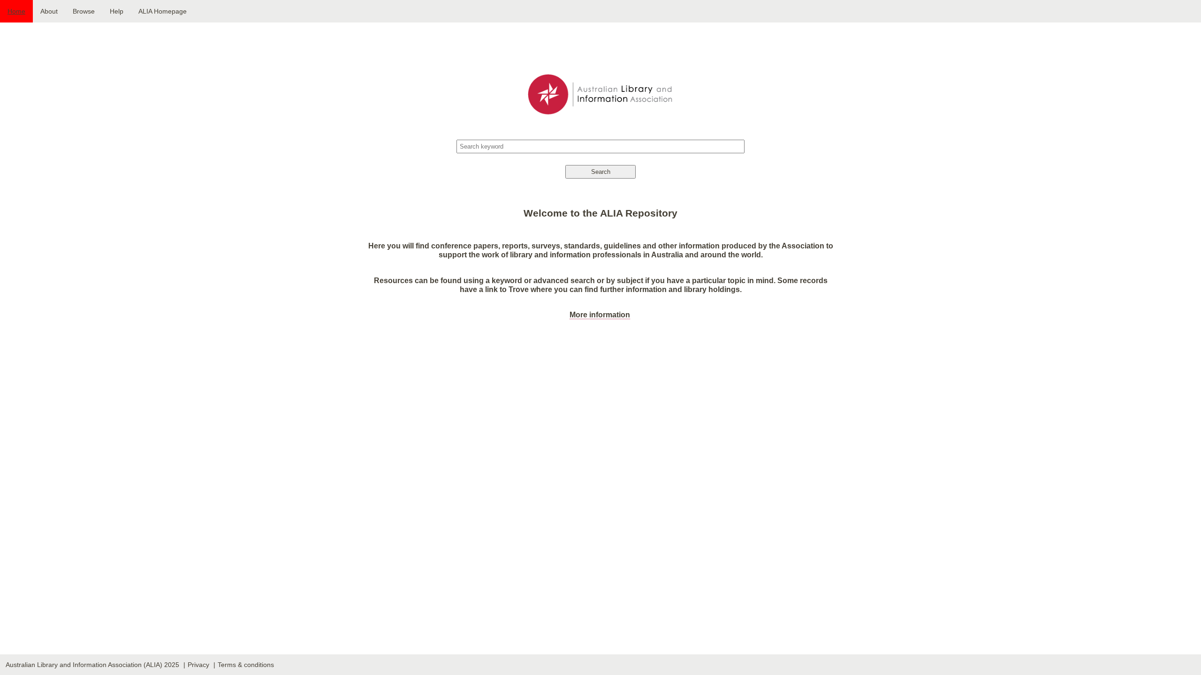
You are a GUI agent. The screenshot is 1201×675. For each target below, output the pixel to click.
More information (600, 314)
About (49, 11)
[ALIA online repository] (600, 83)
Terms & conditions (246, 664)
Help (116, 11)
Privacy (198, 664)
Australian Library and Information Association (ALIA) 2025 (92, 664)
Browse (84, 11)
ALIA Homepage (162, 11)
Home (16, 11)
